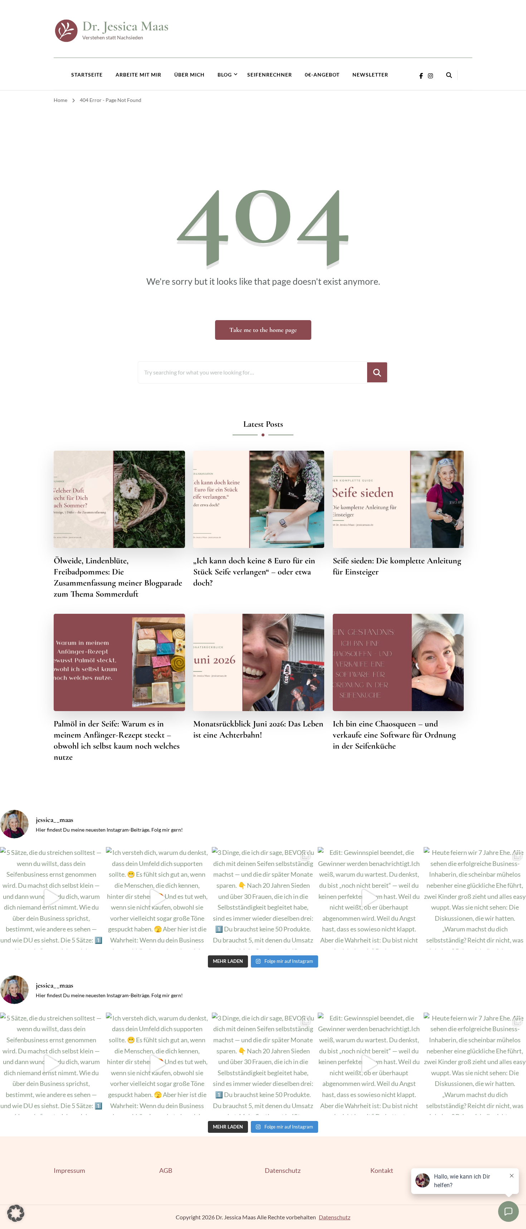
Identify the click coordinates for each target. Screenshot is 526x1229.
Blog (225, 75)
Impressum (69, 1170)
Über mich (189, 75)
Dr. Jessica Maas (125, 26)
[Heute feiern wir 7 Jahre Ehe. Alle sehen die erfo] (475, 898)
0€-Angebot (322, 75)
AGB (165, 1170)
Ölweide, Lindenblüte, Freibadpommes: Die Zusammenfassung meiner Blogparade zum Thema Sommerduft (118, 577)
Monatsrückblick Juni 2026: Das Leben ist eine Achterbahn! (258, 729)
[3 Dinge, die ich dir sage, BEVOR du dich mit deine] (263, 898)
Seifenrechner (269, 75)
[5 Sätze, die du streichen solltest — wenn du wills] (51, 898)
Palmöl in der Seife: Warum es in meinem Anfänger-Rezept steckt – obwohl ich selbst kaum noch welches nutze (117, 740)
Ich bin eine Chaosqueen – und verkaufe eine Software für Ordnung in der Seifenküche (394, 735)
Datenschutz (283, 1170)
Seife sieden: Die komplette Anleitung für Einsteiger (397, 566)
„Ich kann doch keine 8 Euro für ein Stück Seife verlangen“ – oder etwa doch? (254, 571)
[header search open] (449, 75)
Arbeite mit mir (138, 75)
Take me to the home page (263, 330)
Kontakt (381, 1170)
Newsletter (370, 75)
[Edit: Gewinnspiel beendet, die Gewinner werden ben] (369, 898)
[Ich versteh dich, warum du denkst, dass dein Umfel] (157, 898)
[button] (15, 1213)
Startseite (87, 75)
